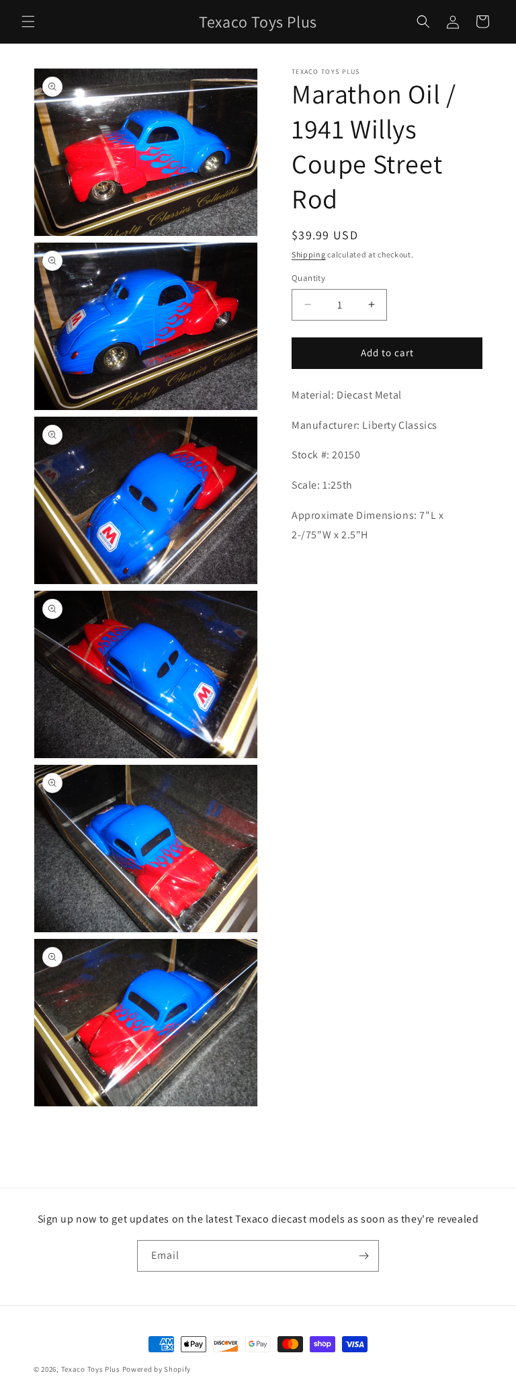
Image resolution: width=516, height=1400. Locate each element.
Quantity (308, 278)
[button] (28, 21)
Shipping (309, 254)
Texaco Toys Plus (90, 1369)
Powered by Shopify (156, 1369)
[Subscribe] (363, 1256)
